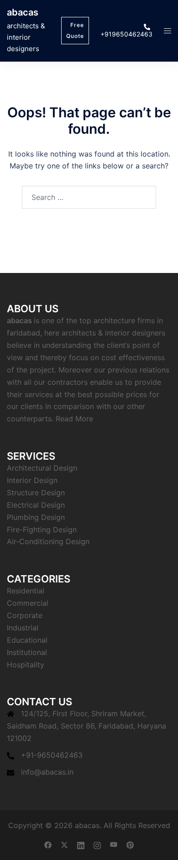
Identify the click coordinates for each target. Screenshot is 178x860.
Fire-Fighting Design (42, 529)
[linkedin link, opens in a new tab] (80, 844)
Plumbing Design (36, 517)
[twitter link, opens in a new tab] (64, 844)
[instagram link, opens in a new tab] (97, 844)
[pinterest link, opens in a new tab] (130, 844)
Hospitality (25, 664)
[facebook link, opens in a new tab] (48, 844)
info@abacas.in (47, 771)
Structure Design (36, 492)
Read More (74, 418)
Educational (27, 640)
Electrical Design (36, 504)
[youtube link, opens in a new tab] (113, 844)
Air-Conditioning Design (48, 541)
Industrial (22, 627)
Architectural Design (42, 467)
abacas (22, 12)
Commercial (27, 603)
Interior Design (32, 480)
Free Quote (75, 30)
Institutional (27, 652)
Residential (25, 590)
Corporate (24, 615)
